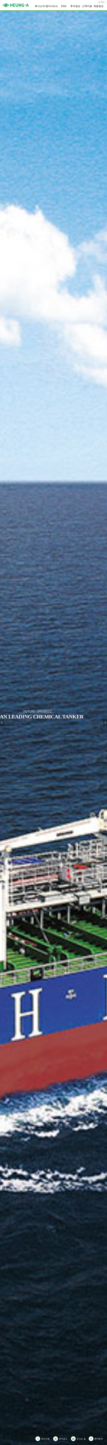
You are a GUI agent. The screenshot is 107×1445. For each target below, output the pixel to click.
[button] (2, 722)
